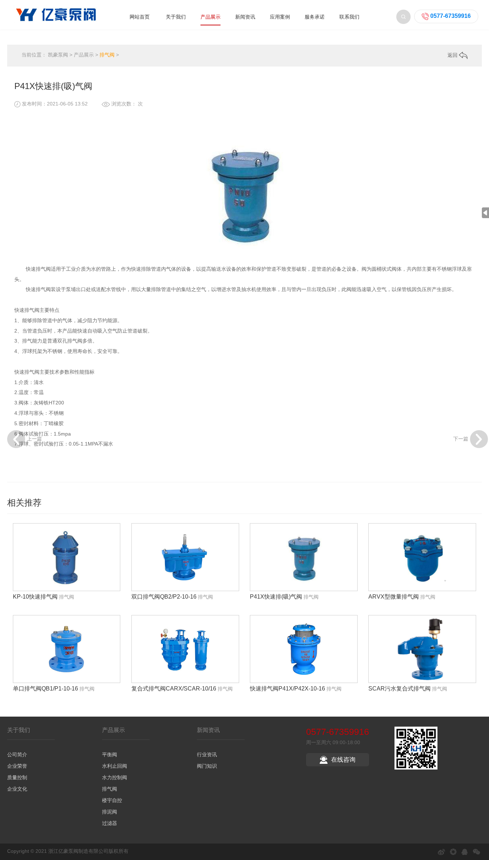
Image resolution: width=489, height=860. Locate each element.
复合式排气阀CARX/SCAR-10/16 (173, 688)
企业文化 (17, 789)
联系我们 (349, 17)
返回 (453, 55)
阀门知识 (207, 766)
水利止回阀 (114, 766)
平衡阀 (109, 754)
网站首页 (140, 17)
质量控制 (17, 777)
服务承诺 (315, 17)
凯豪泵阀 (58, 55)
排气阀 (107, 55)
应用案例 (280, 17)
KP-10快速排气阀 (35, 597)
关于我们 (176, 17)
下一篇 (460, 438)
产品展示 (210, 17)
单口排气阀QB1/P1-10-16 (45, 688)
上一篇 (34, 438)
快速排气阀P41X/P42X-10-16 (287, 688)
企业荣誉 (17, 766)
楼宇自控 (112, 800)
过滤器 (109, 823)
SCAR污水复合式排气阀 (399, 688)
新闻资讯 (245, 17)
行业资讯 (207, 754)
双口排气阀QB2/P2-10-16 (164, 597)
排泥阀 (109, 812)
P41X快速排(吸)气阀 (276, 597)
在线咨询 (343, 759)
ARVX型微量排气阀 (393, 597)
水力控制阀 (114, 777)
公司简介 (17, 754)
